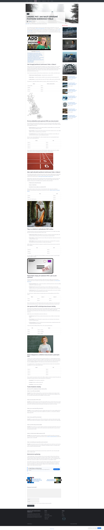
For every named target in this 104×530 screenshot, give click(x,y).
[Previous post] (27, 480)
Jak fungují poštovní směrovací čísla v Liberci (34, 53)
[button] (77, 1)
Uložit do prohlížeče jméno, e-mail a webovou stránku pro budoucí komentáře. (40, 503)
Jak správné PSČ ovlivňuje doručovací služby (34, 58)
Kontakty (63, 515)
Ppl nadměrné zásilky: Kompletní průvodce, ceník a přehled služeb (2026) (69, 33)
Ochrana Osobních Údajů (73, 523)
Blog (62, 512)
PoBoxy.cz (30, 21)
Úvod (26, 23)
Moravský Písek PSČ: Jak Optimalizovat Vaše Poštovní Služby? (37, 480)
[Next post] (61, 480)
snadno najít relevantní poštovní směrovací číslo (45, 176)
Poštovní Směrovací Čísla (48, 515)
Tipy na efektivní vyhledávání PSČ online (33, 56)
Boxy (46, 512)
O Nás (63, 514)
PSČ (28, 23)
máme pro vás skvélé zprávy (40, 28)
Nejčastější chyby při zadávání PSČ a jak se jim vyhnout (36, 57)
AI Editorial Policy (52, 528)
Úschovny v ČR (47, 517)
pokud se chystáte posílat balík (52, 436)
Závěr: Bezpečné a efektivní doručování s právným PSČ (35, 59)
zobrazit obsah (38, 51)
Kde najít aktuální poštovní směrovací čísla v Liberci (35, 55)
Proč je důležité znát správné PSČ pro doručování (35, 54)
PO (45, 512)
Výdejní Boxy (46, 518)
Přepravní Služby (47, 514)
